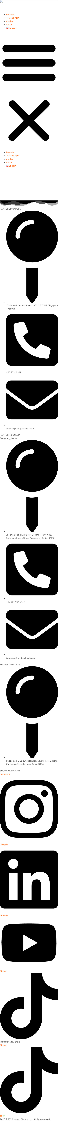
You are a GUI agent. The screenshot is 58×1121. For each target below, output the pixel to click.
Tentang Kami (12, 18)
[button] (29, 92)
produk (9, 21)
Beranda (10, 14)
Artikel (9, 24)
